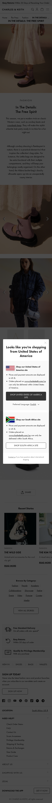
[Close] (45, 343)
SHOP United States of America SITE (26, 396)
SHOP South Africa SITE (26, 445)
